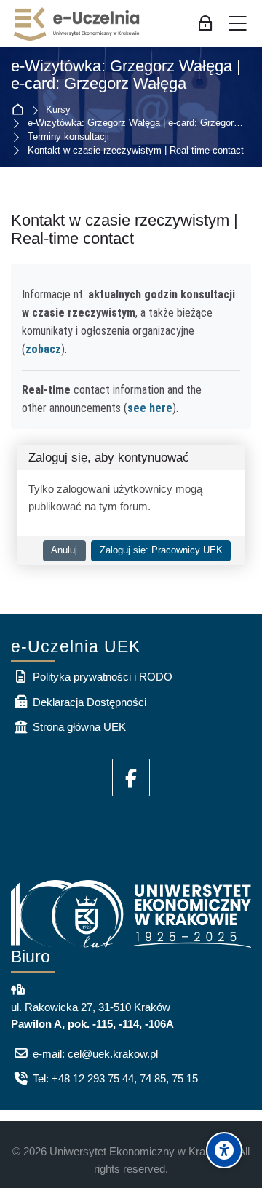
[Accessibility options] (224, 1150)
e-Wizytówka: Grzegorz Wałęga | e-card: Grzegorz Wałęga (126, 75)
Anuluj (64, 549)
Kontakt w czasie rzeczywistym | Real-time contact (136, 151)
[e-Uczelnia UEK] (77, 24)
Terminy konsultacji (68, 137)
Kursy (58, 110)
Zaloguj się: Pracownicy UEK (161, 549)
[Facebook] (131, 777)
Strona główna (21, 110)
